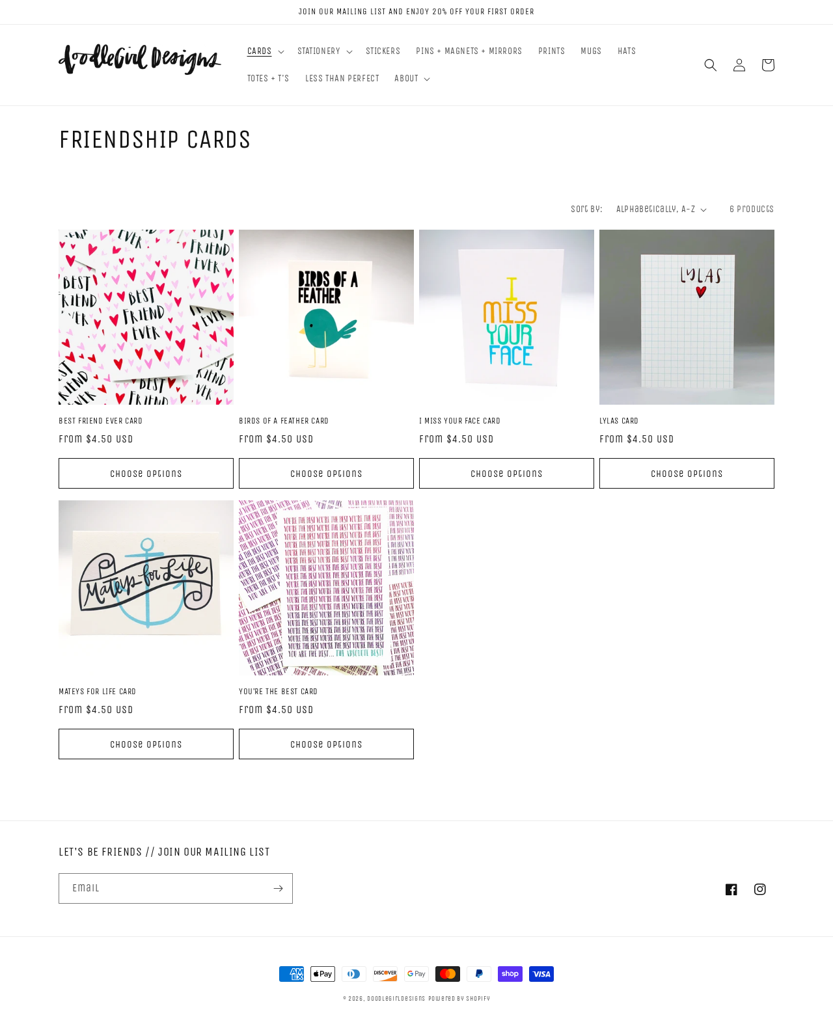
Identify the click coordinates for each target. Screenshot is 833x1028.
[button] (264, 51)
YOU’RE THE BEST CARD (278, 691)
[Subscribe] (278, 888)
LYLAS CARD (619, 421)
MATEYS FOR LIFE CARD (98, 691)
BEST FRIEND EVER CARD (101, 421)
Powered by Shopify (459, 999)
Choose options (146, 474)
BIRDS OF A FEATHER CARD (284, 421)
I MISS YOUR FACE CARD (460, 421)
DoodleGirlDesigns (396, 999)
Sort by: (587, 209)
